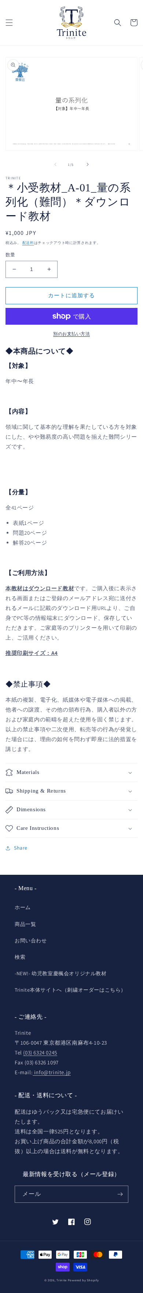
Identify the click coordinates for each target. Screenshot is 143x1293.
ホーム (23, 907)
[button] (9, 23)
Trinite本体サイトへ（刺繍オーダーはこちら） (70, 990)
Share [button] (20, 847)
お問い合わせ (31, 940)
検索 (20, 957)
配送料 (28, 242)
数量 (10, 255)
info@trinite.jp (52, 1072)
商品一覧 (25, 924)
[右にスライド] (88, 164)
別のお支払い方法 (71, 333)
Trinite (61, 1280)
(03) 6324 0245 (40, 1052)
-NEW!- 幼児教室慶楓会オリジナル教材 (61, 973)
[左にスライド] (55, 164)
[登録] (120, 1194)
